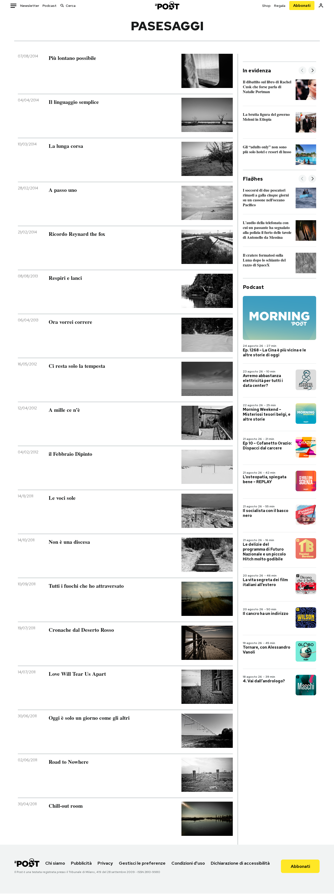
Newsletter (29, 5)
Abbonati (302, 5)
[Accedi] (320, 5)
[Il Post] (167, 5)
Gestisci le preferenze (142, 863)
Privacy (105, 863)
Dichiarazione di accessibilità (240, 863)
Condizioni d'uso (188, 863)
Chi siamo (55, 863)
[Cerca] (62, 5)
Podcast (49, 5)
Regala (279, 5)
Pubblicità (81, 863)
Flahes (253, 179)
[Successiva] (312, 70)
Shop (266, 5)
